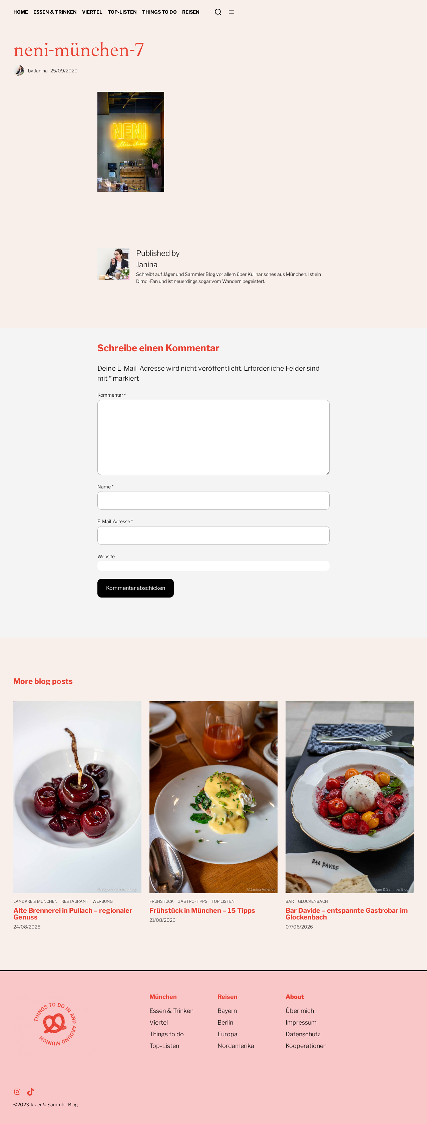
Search (218, 12)
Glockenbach (313, 901)
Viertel (158, 1022)
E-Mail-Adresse (115, 521)
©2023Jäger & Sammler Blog (45, 1104)
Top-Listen (164, 1045)
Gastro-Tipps (192, 901)
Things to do (166, 1034)
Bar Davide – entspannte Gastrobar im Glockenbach (347, 913)
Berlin (225, 1022)
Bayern (227, 1010)
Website (106, 556)
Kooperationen (306, 1045)
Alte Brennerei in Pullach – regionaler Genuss (72, 913)
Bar (290, 901)
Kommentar (111, 395)
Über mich (300, 1010)
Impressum (301, 1022)
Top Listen (223, 901)
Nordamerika (236, 1045)
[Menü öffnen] (232, 12)
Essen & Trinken (171, 1010)
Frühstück (161, 901)
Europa (228, 1034)
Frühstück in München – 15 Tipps (202, 910)
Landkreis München (35, 901)
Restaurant (74, 901)
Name (105, 486)
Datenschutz (303, 1034)
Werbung (102, 901)
